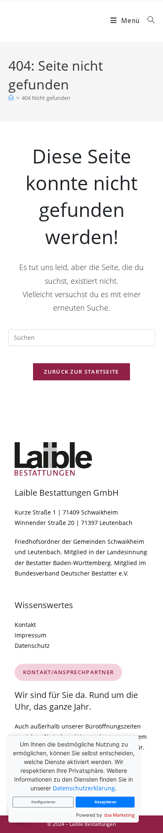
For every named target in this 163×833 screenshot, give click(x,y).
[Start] (11, 98)
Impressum (30, 635)
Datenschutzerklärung (84, 788)
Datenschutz (32, 646)
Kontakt (25, 625)
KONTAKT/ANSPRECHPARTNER (68, 672)
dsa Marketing (119, 815)
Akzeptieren (105, 802)
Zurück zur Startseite (81, 371)
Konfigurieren (43, 802)
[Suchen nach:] (148, 21)
